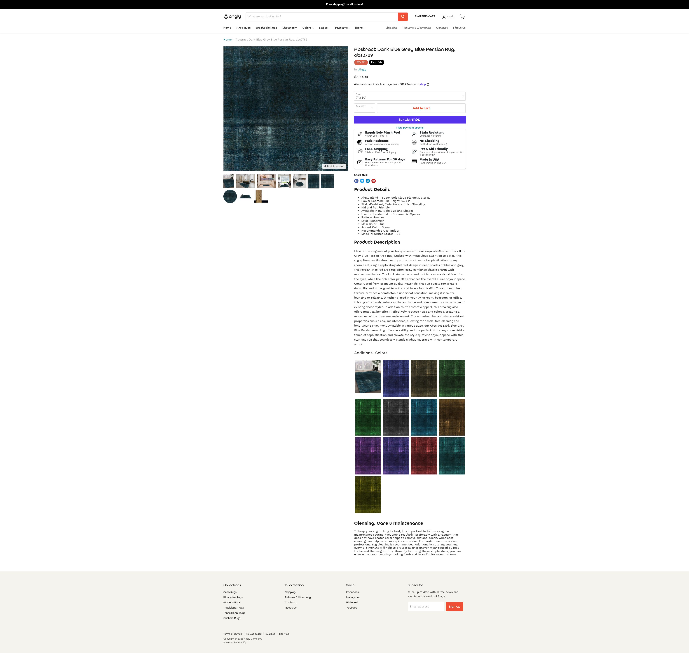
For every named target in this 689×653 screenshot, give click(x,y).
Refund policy (254, 634)
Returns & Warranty (417, 27)
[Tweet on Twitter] (362, 181)
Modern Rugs (231, 602)
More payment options (409, 127)
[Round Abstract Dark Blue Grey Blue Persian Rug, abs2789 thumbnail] (230, 196)
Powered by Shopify (234, 642)
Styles (323, 27)
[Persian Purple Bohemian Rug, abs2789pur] (396, 455)
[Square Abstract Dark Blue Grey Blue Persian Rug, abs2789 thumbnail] (327, 181)
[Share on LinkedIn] (368, 181)
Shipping (391, 27)
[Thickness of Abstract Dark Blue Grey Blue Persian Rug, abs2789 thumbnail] (261, 196)
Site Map (284, 634)
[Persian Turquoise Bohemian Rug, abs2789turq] (452, 455)
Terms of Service (232, 634)
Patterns (341, 27)
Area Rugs (243, 27)
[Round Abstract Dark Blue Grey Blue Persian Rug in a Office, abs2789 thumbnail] (300, 181)
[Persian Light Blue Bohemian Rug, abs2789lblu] (424, 417)
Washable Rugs (266, 27)
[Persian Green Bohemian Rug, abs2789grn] (368, 417)
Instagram (353, 597)
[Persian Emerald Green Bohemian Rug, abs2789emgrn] (452, 378)
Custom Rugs (231, 618)
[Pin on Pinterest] (373, 181)
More (359, 27)
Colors (307, 27)
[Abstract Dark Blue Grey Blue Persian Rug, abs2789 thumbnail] (313, 181)
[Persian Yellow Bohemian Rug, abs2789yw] (368, 494)
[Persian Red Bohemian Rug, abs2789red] (424, 455)
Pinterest (352, 602)
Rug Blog (270, 634)
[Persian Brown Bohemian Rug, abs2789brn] (424, 378)
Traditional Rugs (233, 607)
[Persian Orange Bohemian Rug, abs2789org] (452, 417)
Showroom (289, 27)
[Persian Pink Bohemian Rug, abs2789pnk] (368, 455)
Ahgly (362, 69)
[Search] (403, 17)
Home (227, 27)
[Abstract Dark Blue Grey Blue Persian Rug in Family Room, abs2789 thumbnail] (228, 181)
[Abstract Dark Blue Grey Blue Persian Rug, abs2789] (368, 376)
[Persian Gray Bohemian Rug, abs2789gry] (396, 417)
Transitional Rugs (234, 612)
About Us (459, 27)
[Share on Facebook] (356, 181)
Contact (442, 27)
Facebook (352, 592)
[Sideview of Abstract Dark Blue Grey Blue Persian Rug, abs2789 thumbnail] (245, 196)
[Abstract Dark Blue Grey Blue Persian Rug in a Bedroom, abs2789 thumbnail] (245, 181)
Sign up (454, 606)
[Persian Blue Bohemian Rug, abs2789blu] (396, 378)
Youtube (351, 607)
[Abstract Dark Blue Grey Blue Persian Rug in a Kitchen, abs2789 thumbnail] (266, 181)
